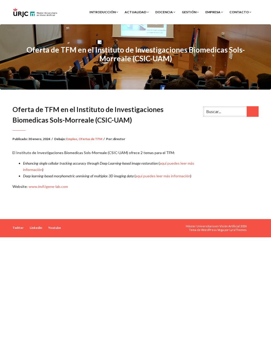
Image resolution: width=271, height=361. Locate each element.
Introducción (102, 12)
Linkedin (36, 228)
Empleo (71, 139)
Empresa (213, 12)
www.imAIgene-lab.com (48, 186)
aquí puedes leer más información (163, 176)
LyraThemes (238, 230)
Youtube (54, 228)
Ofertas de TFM (90, 139)
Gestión (189, 12)
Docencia (164, 12)
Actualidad (136, 12)
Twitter (18, 228)
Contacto (239, 12)
